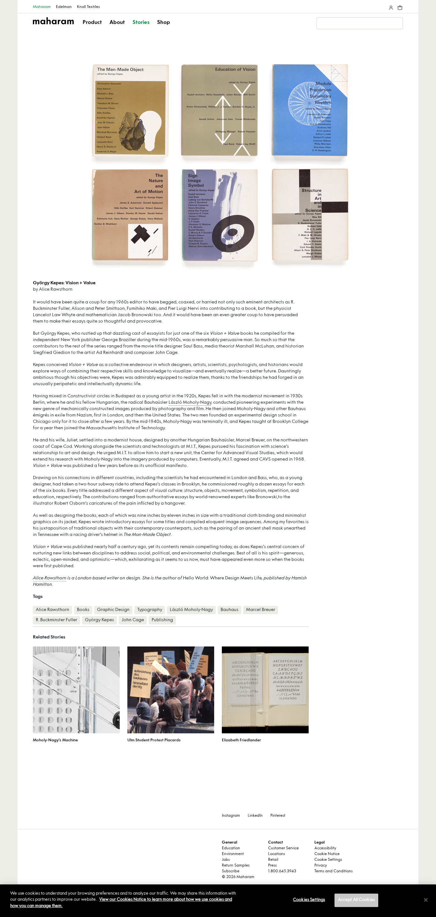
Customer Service (283, 848)
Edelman (64, 7)
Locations (276, 854)
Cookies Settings (309, 900)
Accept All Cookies (356, 900)
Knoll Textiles (88, 7)
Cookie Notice (327, 854)
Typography (149, 610)
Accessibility (325, 848)
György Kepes (99, 620)
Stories (140, 23)
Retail (273, 860)
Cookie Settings (328, 860)
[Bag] (399, 6)
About (117, 23)
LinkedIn (255, 816)
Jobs (226, 860)
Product (92, 23)
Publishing (162, 620)
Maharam (42, 7)
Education (231, 848)
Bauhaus (229, 610)
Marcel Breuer (260, 610)
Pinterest (277, 816)
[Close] (426, 900)
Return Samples (236, 865)
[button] (93, 28)
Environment (233, 854)
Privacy (320, 865)
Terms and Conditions (333, 871)
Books (83, 610)
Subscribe (230, 871)
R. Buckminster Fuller (56, 620)
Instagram (231, 816)
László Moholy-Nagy (190, 402)
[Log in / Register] (390, 6)
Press (272, 865)
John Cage (133, 620)
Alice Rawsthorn (49, 578)
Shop (163, 23)
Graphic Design (113, 610)
